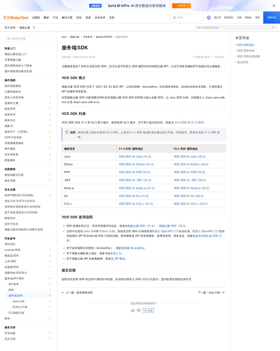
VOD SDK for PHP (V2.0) (189, 172)
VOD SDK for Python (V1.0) (136, 164)
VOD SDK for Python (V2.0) (191, 164)
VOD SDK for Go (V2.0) (188, 196)
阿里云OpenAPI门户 (165, 231)
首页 (64, 36)
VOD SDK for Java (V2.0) (190, 156)
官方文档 (10, 27)
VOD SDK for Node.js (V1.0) (136, 188)
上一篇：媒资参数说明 (79, 292)
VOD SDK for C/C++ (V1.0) (136, 203)
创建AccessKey (134, 248)
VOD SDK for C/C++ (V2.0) (191, 203)
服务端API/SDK (104, 36)
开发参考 (87, 36)
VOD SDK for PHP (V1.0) (134, 172)
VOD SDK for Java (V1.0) (135, 156)
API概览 (119, 258)
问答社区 (147, 279)
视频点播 (24, 27)
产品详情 (219, 56)
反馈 (150, 310)
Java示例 (90, 231)
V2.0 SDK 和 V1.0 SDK (188, 122)
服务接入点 (114, 253)
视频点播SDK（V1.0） (142, 226)
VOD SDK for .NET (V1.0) (135, 180)
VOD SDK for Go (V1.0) (134, 196)
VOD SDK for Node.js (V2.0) (191, 188)
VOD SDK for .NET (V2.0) (190, 180)
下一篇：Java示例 (209, 292)
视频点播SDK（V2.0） (173, 226)
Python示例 (107, 231)
